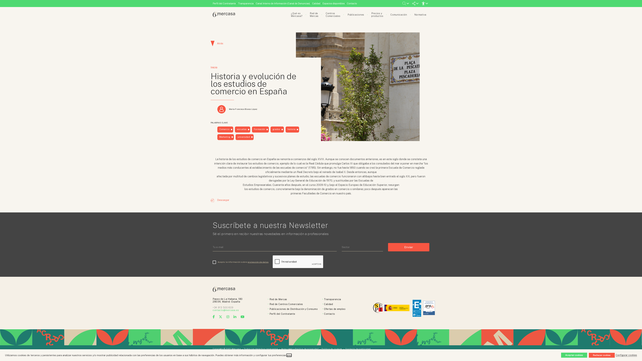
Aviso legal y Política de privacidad (300, 349)
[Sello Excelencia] (417, 308)
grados (276, 129)
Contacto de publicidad (358, 349)
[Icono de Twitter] (220, 317)
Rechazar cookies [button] (602, 355)
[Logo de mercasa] (378, 308)
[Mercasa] (224, 16)
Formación (259, 129)
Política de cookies (332, 349)
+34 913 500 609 (223, 307)
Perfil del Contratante (224, 3)
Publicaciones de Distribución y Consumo (294, 309)
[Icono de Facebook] (214, 317)
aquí (289, 355)
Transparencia (246, 3)
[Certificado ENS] (429, 308)
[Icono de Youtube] (243, 317)
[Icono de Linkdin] (235, 317)
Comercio (224, 129)
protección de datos (258, 262)
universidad (244, 137)
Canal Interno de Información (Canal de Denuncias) (283, 3)
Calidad (316, 3)
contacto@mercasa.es (226, 310)
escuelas (242, 129)
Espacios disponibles (334, 3)
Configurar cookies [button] (626, 355)
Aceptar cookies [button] (574, 355)
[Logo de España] (397, 308)
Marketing (224, 137)
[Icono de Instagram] (228, 317)
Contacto (352, 3)
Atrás (220, 43)
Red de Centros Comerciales (286, 304)
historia (292, 129)
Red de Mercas (278, 299)
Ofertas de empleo (335, 309)
